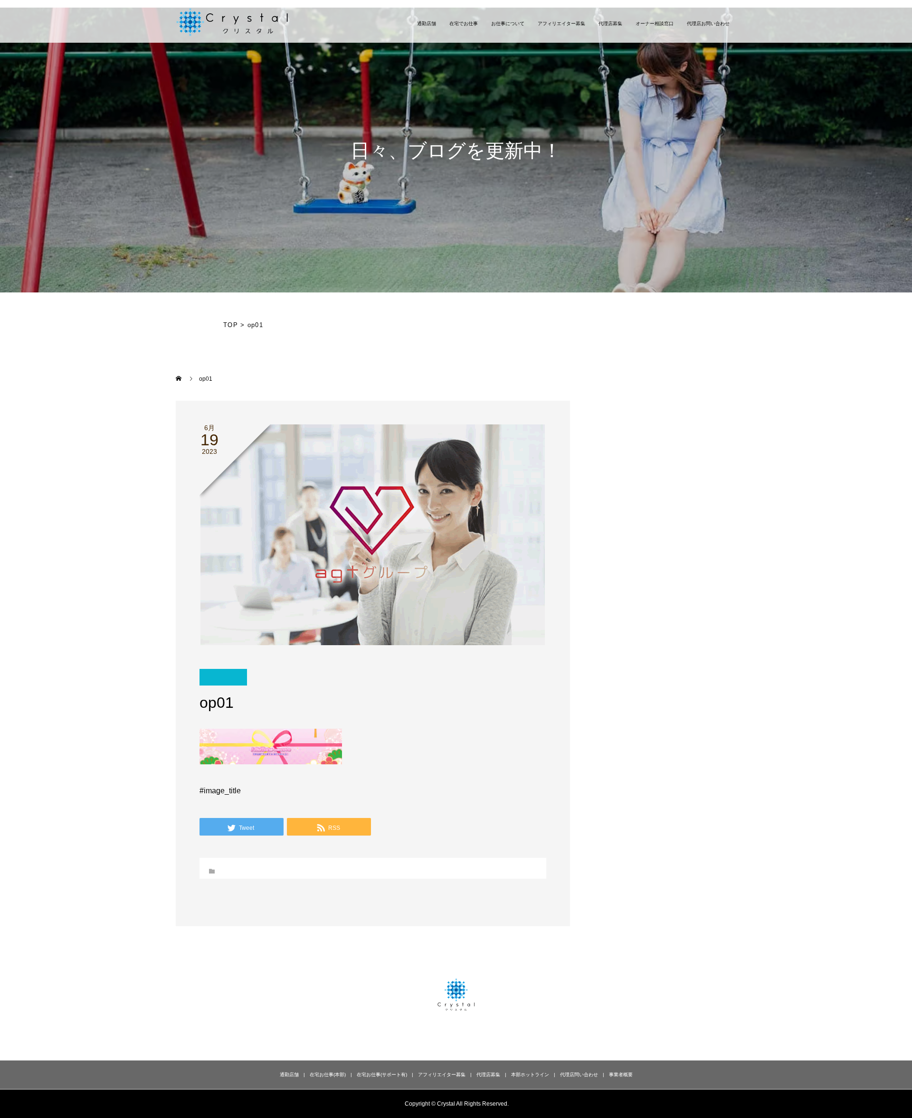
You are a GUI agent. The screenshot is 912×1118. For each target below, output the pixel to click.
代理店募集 (610, 23)
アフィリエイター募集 (561, 23)
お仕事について (507, 23)
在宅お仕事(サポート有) (382, 1074)
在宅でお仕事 (463, 23)
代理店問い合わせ (579, 1074)
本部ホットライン (530, 1074)
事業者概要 (621, 1074)
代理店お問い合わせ (708, 23)
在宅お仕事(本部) (328, 1074)
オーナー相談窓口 (655, 23)
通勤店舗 (426, 23)
